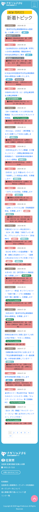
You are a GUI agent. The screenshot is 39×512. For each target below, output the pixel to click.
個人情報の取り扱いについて (12, 492)
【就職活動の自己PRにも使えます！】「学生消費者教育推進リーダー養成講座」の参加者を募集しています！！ (19, 355)
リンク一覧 (5, 495)
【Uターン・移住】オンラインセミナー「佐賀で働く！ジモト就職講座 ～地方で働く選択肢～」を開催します (19, 293)
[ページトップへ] (34, 498)
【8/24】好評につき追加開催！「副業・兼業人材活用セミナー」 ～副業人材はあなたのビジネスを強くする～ (19, 254)
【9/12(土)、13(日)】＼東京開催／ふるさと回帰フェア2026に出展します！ (19, 133)
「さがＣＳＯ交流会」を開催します (18, 191)
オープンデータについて (10, 488)
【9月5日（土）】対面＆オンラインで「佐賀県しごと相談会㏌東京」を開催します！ (19, 175)
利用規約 (4, 481)
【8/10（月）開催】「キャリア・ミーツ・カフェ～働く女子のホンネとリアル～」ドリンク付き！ (19, 413)
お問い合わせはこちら (10, 472)
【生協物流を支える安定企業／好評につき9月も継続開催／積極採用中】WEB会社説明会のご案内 (19, 51)
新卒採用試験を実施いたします (17, 376)
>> (10, 435)
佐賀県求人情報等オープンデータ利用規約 (17, 485)
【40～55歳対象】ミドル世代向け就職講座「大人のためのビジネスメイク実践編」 (19, 114)
